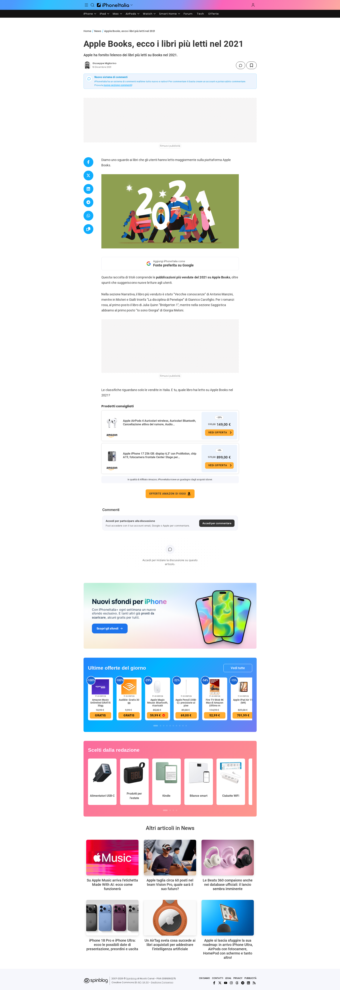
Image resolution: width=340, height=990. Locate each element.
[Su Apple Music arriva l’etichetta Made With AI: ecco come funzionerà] (112, 857)
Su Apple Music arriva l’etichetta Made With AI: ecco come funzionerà (112, 884)
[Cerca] (92, 5)
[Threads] (237, 982)
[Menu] (87, 5)
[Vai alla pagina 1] (155, 725)
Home (87, 31)
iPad (103, 14)
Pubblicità (250, 978)
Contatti (217, 978)
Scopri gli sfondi (107, 628)
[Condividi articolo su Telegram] (88, 202)
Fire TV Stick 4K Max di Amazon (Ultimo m (215, 702)
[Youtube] (225, 982)
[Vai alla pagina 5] (170, 725)
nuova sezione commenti (118, 85)
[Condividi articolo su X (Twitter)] (88, 175)
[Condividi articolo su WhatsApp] (88, 216)
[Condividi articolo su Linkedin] (88, 189)
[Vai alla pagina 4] (167, 725)
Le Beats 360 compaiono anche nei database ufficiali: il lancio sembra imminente (228, 884)
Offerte (213, 14)
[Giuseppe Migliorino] (87, 65)
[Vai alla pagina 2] (160, 725)
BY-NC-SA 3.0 (142, 982)
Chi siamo (204, 978)
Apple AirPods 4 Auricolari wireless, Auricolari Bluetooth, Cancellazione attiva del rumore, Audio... (159, 422)
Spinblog (131, 978)
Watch (147, 14)
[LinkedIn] (248, 982)
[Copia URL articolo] (88, 229)
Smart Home (168, 14)
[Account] (253, 5)
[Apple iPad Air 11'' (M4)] (243, 686)
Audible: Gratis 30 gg (129, 701)
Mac (116, 14)
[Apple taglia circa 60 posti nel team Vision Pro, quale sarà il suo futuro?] (170, 857)
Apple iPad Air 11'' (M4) (243, 701)
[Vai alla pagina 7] (176, 725)
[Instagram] (231, 982)
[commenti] (240, 65)
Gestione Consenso (162, 982)
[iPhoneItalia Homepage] (113, 5)
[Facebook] (214, 982)
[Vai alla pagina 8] (179, 725)
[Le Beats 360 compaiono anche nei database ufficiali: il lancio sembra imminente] (228, 857)
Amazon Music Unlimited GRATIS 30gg (100, 702)
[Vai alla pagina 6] (173, 725)
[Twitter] (220, 982)
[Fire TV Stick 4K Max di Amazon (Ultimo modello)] (214, 686)
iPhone (88, 14)
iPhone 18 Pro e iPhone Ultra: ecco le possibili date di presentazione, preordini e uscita (112, 944)
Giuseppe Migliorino (104, 63)
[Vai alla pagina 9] (183, 725)
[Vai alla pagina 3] (163, 725)
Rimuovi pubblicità (170, 145)
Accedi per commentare (216, 523)
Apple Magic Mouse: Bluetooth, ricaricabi (157, 702)
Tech (200, 14)
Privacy (237, 978)
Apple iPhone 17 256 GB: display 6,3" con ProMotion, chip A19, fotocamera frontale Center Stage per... (159, 455)
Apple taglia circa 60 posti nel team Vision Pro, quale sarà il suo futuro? (170, 884)
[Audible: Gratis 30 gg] (129, 686)
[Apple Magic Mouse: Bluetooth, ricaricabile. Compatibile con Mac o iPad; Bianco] (157, 686)
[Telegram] (242, 982)
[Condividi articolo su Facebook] (88, 162)
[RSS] (254, 982)
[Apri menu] (131, 5)
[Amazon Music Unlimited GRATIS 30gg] (100, 686)
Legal (228, 978)
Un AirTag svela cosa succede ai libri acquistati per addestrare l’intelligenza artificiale (170, 944)
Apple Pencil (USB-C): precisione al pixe (186, 702)
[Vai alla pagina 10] (186, 725)
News (97, 31)
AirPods (131, 14)
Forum (188, 14)
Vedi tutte (238, 668)
